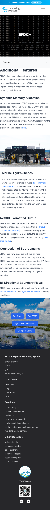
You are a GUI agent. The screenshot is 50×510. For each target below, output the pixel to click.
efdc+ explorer (11, 361)
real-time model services (16, 431)
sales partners (11, 450)
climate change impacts (15, 411)
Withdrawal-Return (8, 291)
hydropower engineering (16, 419)
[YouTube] (21, 501)
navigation (9, 415)
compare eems (11, 461)
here (24, 128)
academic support (13, 457)
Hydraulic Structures (31, 291)
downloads (10, 392)
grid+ (7, 369)
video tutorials (11, 442)
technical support (13, 454)
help (7, 396)
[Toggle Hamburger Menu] (43, 10)
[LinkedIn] (28, 501)
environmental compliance (17, 423)
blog (7, 388)
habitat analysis (12, 407)
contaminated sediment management (21, 427)
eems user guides (13, 446)
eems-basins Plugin (14, 373)
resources (9, 384)
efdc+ (7, 365)
